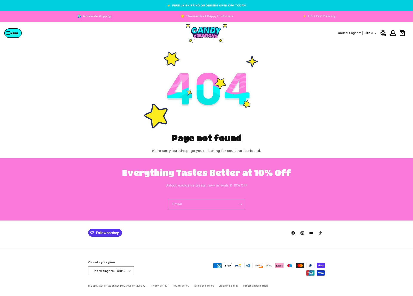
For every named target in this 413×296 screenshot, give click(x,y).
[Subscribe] (240, 204)
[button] (13, 33)
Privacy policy (158, 285)
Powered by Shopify (132, 286)
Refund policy (180, 285)
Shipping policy (229, 285)
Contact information (255, 285)
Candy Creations (109, 286)
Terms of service (204, 285)
